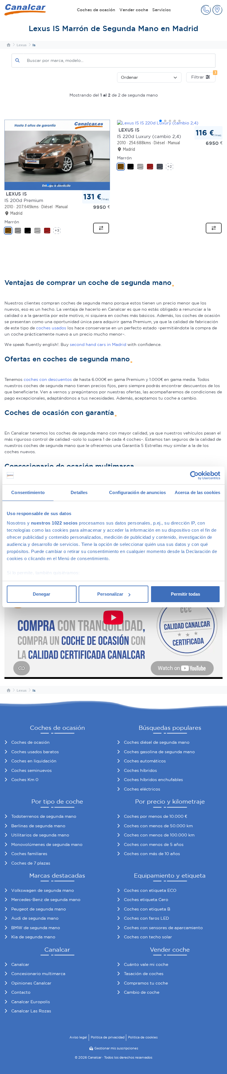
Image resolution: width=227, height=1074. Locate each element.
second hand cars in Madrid (98, 344)
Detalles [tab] (79, 492)
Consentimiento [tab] (27, 492)
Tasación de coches (143, 973)
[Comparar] (101, 228)
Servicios (161, 9)
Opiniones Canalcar (31, 983)
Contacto (20, 992)
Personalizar (110, 594)
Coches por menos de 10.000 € (155, 816)
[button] (206, 10)
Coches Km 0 (24, 779)
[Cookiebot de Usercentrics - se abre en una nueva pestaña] (194, 475)
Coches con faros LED (146, 918)
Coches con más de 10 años (152, 853)
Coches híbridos (140, 770)
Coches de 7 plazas (30, 863)
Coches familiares (29, 853)
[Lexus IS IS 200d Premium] (57, 155)
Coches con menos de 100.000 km (159, 835)
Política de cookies (143, 1037)
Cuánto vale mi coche (146, 964)
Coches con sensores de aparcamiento (163, 927)
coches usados (51, 328)
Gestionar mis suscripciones (116, 1048)
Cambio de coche (141, 992)
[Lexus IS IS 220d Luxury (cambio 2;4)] (170, 123)
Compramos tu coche (146, 983)
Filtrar (203, 75)
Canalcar (20, 964)
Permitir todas (185, 594)
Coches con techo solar (148, 936)
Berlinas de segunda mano (38, 825)
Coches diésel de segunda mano (156, 742)
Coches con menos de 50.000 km (158, 825)
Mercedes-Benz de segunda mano (45, 899)
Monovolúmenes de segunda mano (46, 844)
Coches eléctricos (142, 789)
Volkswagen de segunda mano (42, 890)
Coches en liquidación (33, 761)
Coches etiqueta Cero (146, 899)
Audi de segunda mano (35, 918)
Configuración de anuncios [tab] (137, 492)
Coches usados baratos (35, 751)
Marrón (11, 221)
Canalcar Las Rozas (31, 1011)
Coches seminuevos (31, 770)
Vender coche (133, 9)
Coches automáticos (145, 761)
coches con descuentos (48, 379)
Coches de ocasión (96, 9)
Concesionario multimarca (38, 973)
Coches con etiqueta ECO (150, 890)
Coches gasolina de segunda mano (159, 751)
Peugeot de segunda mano (38, 909)
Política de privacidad (107, 1037)
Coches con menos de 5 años (154, 844)
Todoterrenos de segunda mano (43, 816)
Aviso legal (78, 1037)
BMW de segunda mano (35, 927)
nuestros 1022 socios (54, 522)
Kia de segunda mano (33, 936)
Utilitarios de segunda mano (40, 835)
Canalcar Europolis (30, 1001)
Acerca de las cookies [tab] (197, 492)
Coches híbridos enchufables (153, 779)
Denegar (41, 594)
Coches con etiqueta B (147, 909)
